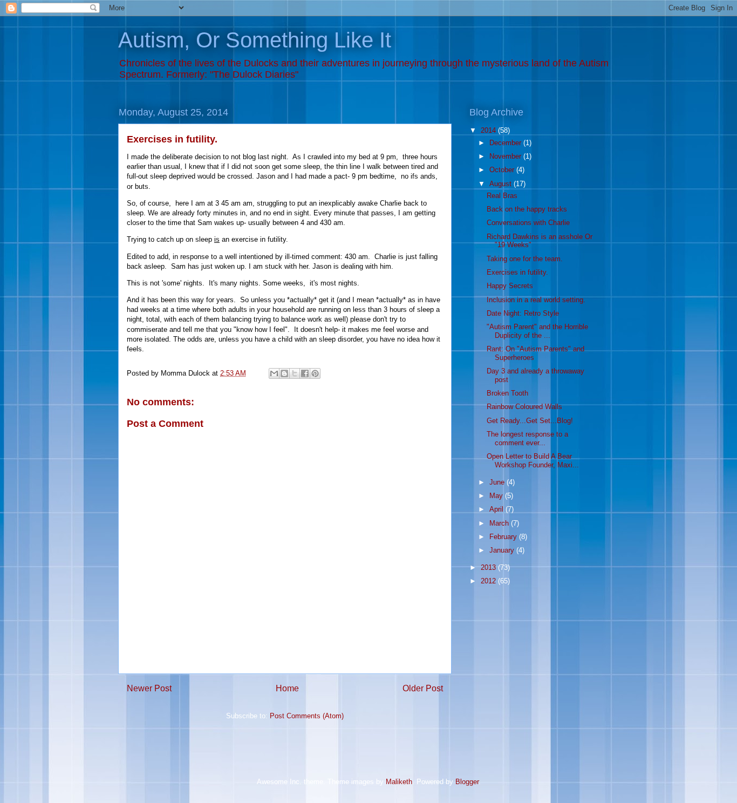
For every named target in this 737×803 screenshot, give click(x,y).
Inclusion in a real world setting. (536, 300)
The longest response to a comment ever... (527, 438)
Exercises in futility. (517, 272)
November (506, 156)
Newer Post (149, 688)
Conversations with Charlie (528, 223)
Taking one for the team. (525, 259)
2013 (489, 567)
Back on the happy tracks (527, 209)
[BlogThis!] (284, 373)
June (498, 482)
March (500, 523)
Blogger (467, 782)
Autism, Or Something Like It (254, 40)
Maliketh (399, 782)
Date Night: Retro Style (523, 313)
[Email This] (274, 373)
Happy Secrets (510, 286)
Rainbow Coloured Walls (524, 407)
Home (287, 688)
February (504, 537)
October (502, 170)
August (501, 184)
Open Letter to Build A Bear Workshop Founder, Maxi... (533, 460)
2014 (489, 130)
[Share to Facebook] (304, 373)
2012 (489, 581)
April (497, 509)
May (497, 496)
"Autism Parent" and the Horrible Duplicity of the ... (537, 331)
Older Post (422, 688)
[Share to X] (294, 373)
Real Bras (502, 196)
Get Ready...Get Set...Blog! (530, 421)
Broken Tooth (507, 393)
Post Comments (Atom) (307, 716)
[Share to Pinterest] (315, 373)
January (502, 550)
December (506, 143)
